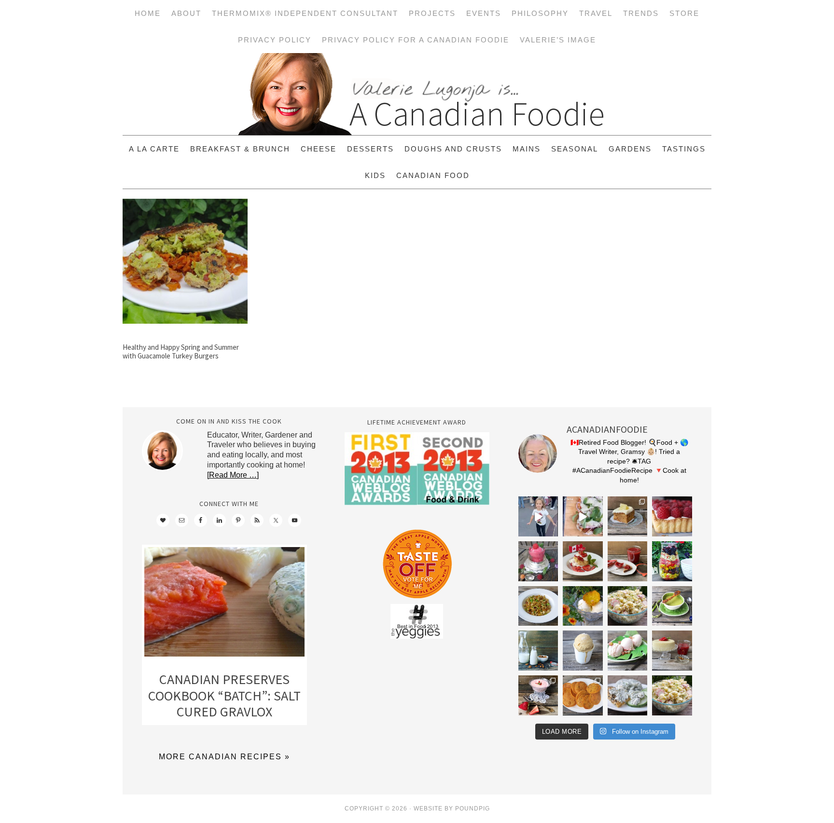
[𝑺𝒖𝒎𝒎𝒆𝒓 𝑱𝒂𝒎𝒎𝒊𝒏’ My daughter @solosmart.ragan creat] (628, 561)
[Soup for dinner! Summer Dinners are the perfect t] (672, 606)
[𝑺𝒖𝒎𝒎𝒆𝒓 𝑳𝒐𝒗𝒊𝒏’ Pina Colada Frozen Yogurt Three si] (583, 606)
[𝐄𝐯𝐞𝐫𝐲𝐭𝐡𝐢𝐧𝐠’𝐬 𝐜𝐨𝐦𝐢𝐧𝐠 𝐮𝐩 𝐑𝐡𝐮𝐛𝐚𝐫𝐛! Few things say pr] (628, 651)
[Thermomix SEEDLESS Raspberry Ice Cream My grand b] (538, 561)
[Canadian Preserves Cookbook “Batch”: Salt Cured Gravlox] (224, 604)
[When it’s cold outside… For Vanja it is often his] (538, 606)
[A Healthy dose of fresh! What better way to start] (538, 651)
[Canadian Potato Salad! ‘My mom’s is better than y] (672, 695)
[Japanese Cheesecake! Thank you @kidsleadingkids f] (672, 651)
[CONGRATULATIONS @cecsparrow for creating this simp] (628, 516)
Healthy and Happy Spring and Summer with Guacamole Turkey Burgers (181, 351)
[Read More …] (233, 475)
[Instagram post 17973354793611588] (583, 516)
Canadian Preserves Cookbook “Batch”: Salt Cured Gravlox (224, 695)
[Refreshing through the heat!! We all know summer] (672, 561)
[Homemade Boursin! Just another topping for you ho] (628, 695)
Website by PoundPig (452, 808)
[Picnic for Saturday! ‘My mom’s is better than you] (628, 606)
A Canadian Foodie (417, 94)
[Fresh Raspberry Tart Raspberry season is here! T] (672, 516)
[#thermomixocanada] (583, 561)
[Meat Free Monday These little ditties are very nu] (583, 695)
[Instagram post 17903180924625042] (538, 516)
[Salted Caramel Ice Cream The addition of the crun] (583, 651)
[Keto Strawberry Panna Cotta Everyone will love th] (538, 695)
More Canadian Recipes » (224, 757)
